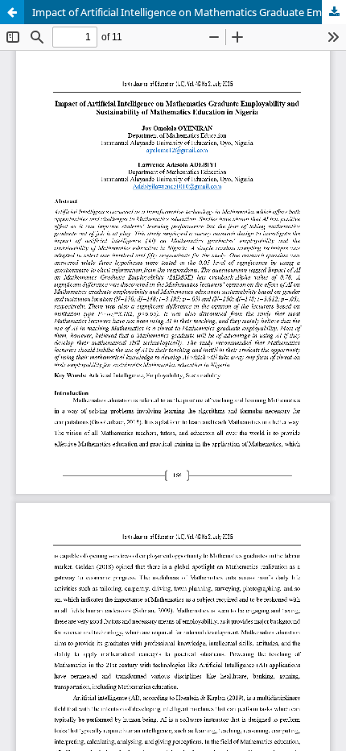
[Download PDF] (334, 12)
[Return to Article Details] (12, 12)
